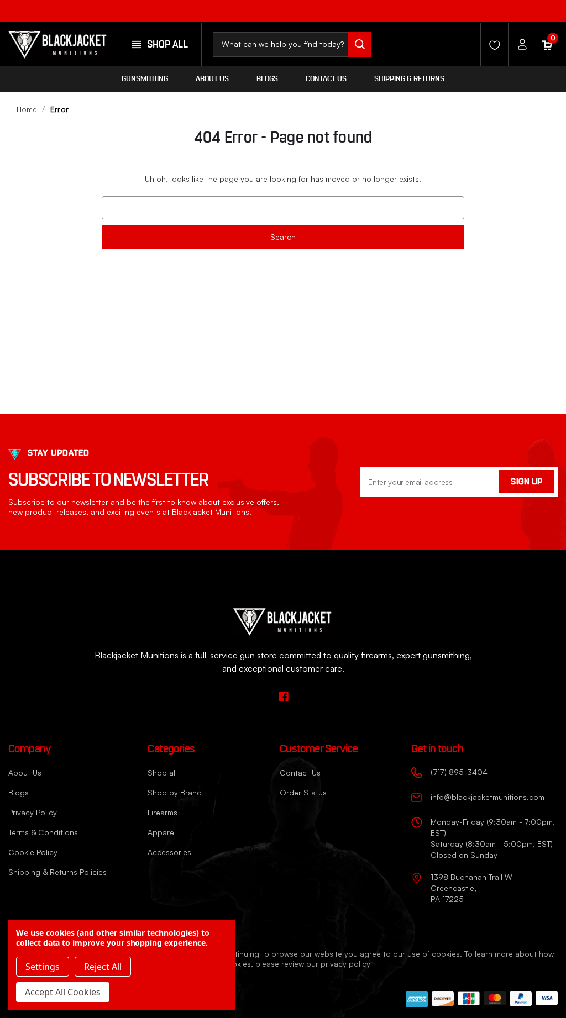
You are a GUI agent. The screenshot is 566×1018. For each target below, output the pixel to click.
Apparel (162, 832)
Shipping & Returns (409, 79)
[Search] (359, 44)
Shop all (162, 772)
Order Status (303, 792)
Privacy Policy (32, 812)
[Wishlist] (491, 44)
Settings (42, 967)
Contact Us (326, 79)
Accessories (169, 852)
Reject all (103, 967)
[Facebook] (548, 9)
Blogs (267, 79)
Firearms (162, 812)
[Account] (519, 44)
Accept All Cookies (63, 992)
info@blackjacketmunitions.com (487, 796)
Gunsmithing (145, 79)
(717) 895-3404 (459, 772)
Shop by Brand (175, 792)
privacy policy (345, 963)
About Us (212, 79)
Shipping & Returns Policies (57, 872)
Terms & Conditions (43, 832)
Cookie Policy (32, 852)
